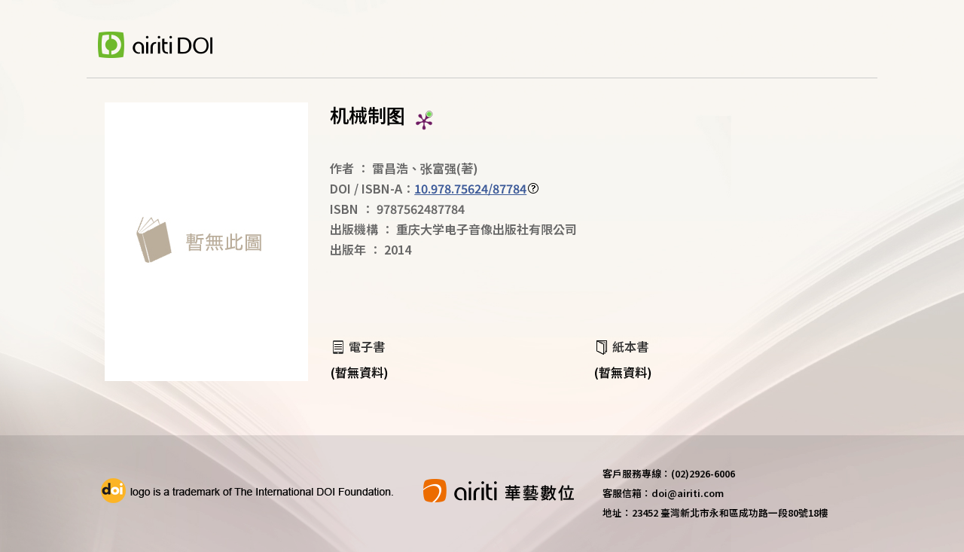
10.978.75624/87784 (470, 188)
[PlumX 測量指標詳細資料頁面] (424, 121)
